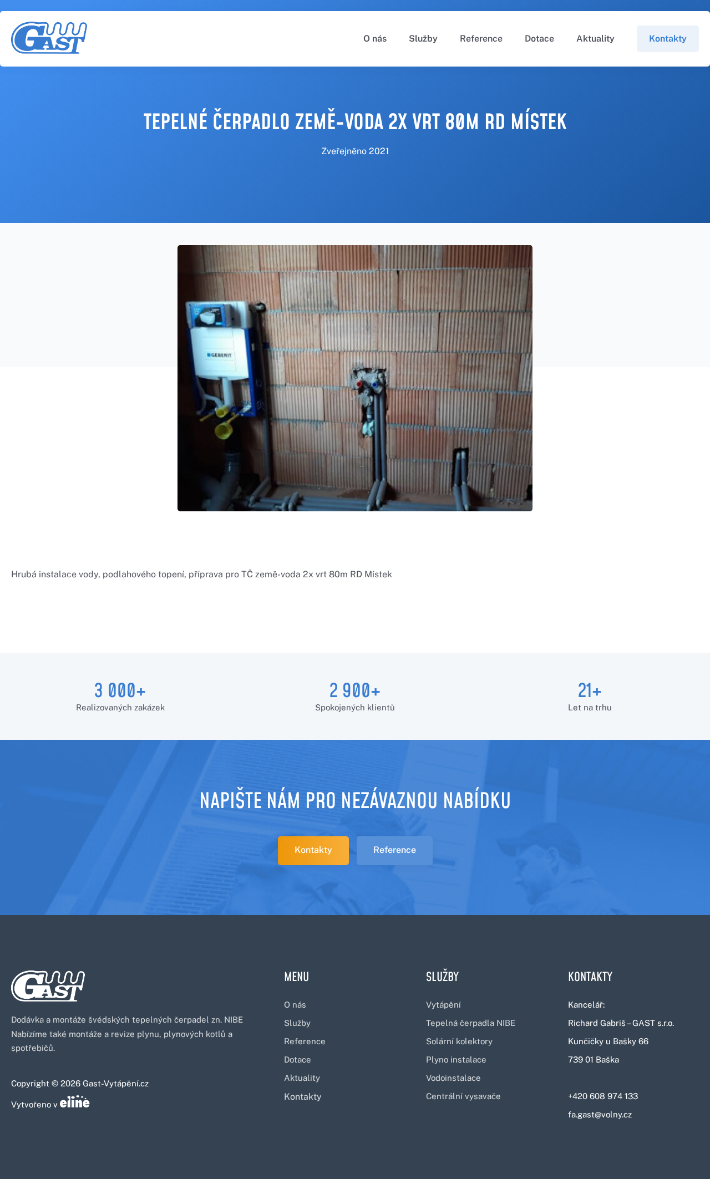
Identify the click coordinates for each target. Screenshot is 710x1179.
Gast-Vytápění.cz (116, 1083)
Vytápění (443, 1004)
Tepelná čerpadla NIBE (470, 1023)
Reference (481, 38)
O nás (375, 38)
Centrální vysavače (463, 1096)
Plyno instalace (456, 1059)
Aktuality (595, 38)
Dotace (539, 38)
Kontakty (668, 38)
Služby (423, 38)
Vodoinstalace (453, 1078)
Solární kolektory (459, 1041)
